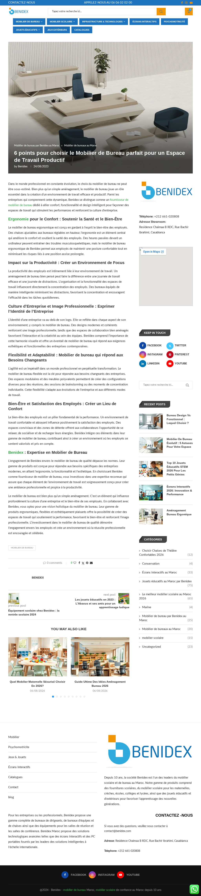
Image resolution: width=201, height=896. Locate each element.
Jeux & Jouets (17, 757)
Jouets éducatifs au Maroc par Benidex (167, 581)
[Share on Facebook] (79, 563)
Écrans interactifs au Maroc (167, 572)
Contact (13, 787)
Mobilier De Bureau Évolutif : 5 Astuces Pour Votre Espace (180, 442)
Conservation (167, 563)
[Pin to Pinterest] (87, 563)
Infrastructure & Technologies (102, 21)
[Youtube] (191, 2)
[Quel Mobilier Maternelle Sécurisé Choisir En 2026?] (37, 656)
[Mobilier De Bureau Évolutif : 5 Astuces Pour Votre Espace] (151, 445)
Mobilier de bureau (28, 21)
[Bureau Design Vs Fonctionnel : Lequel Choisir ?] (151, 421)
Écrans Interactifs (19, 767)
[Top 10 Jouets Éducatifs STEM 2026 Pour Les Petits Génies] (151, 469)
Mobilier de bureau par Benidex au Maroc (166, 618)
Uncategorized (167, 646)
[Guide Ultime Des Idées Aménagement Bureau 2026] (100, 656)
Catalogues (81, 30)
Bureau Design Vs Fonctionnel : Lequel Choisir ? (179, 419)
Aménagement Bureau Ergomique (179, 512)
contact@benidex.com (117, 831)
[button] (13, 667)
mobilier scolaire (167, 637)
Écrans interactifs (144, 21)
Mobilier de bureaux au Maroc (167, 629)
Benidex (22, 166)
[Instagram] (186, 2)
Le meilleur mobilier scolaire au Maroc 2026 (166, 596)
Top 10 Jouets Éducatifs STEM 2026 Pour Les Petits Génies (177, 468)
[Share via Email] (91, 563)
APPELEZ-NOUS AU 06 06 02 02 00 (108, 2)
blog (11, 797)
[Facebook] (182, 2)
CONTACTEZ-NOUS (21, 2)
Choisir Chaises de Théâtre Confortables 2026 (166, 552)
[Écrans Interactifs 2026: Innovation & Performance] (151, 493)
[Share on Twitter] (83, 563)
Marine (167, 607)
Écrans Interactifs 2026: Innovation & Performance (179, 490)
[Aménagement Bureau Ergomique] (151, 516)
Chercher (161, 11)
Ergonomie (18, 219)
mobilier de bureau (74, 890)
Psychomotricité (174, 21)
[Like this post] (74, 563)
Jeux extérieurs (57, 30)
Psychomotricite (18, 747)
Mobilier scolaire (61, 21)
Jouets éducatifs (26, 30)
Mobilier (13, 737)
